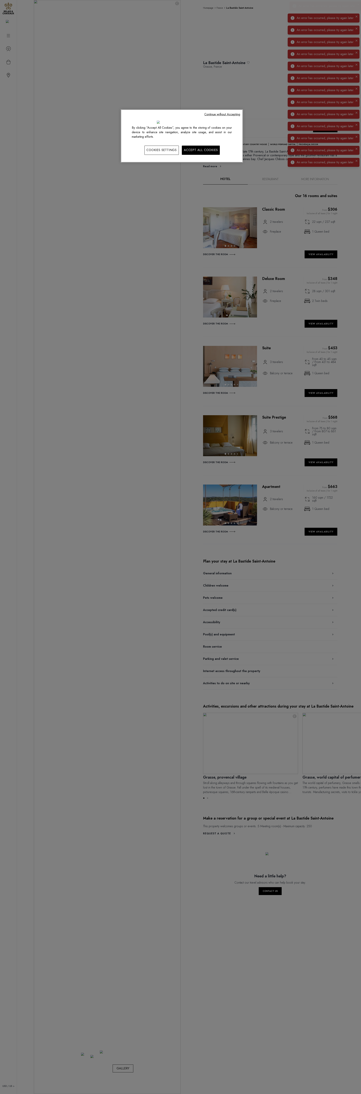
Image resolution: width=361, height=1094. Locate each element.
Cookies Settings (161, 150)
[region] (182, 135)
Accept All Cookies (201, 150)
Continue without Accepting (222, 114)
